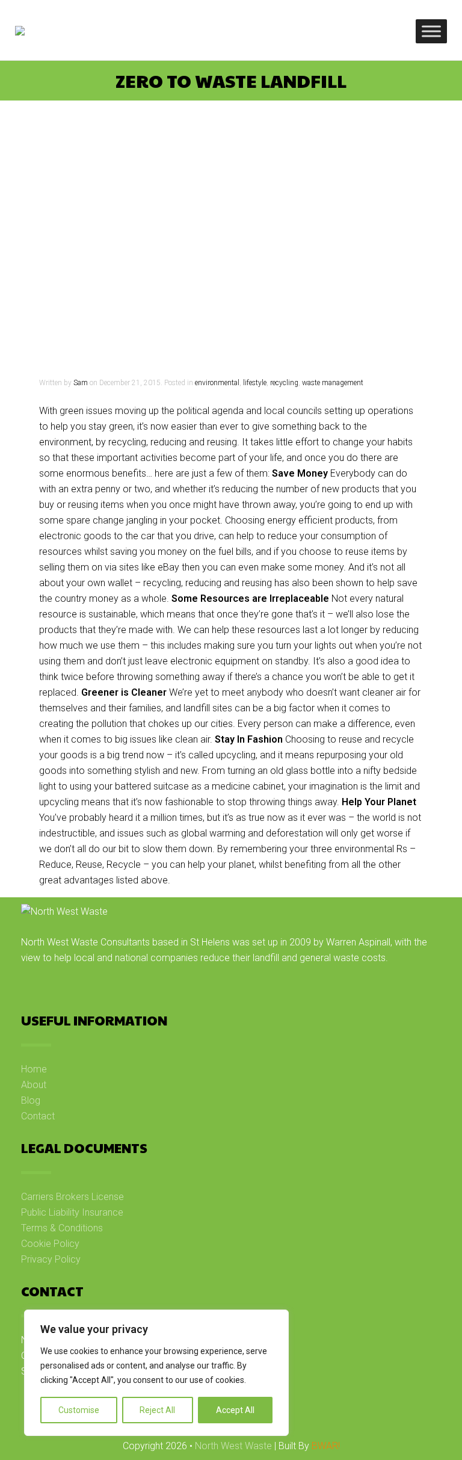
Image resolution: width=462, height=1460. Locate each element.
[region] (156, 1373)
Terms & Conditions (62, 1228)
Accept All (235, 1410)
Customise (78, 1410)
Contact (38, 1116)
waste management (332, 383)
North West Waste (233, 1446)
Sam (80, 383)
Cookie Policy (50, 1243)
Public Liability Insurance (72, 1212)
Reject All (157, 1410)
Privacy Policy (51, 1259)
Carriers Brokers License (72, 1196)
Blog (30, 1100)
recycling (284, 383)
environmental (217, 383)
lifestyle (254, 383)
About (33, 1084)
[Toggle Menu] (431, 31)
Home (34, 1069)
